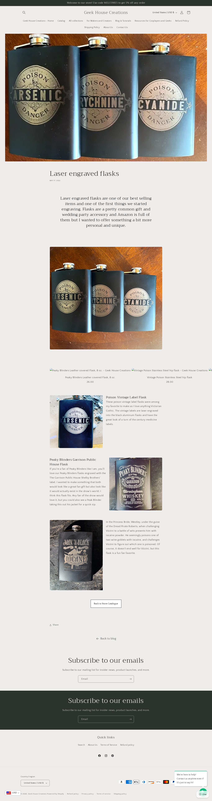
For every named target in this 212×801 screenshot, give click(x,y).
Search (81, 745)
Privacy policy (88, 794)
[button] (24, 12)
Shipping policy (120, 794)
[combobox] (13, 792)
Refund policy (127, 745)
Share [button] (56, 625)
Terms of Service (108, 745)
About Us (92, 745)
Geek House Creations (37, 794)
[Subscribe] (130, 679)
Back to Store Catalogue (106, 603)
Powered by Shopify (55, 794)
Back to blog (108, 638)
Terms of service (104, 794)
